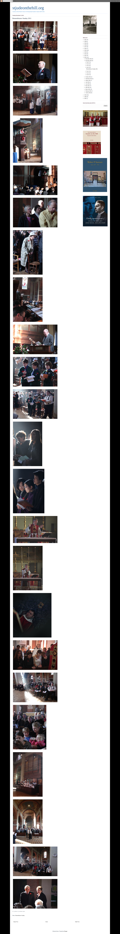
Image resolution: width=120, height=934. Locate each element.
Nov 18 (88, 65)
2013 (85, 53)
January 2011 (88, 92)
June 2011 (87, 84)
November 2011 (88, 60)
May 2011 (87, 85)
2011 (85, 57)
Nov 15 (88, 67)
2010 (85, 94)
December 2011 (88, 58)
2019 (85, 43)
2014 (85, 52)
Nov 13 (88, 71)
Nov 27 (88, 62)
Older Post (77, 921)
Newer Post (15, 921)
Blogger (65, 931)
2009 (85, 96)
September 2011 (88, 78)
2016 (85, 48)
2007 (85, 98)
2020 (85, 41)
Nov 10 (88, 72)
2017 (85, 46)
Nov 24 (88, 63)
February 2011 (88, 91)
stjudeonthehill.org (28, 8)
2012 (85, 55)
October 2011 (88, 76)
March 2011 (87, 89)
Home (46, 921)
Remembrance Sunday (20, 915)
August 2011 (88, 80)
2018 (85, 45)
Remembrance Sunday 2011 (92, 69)
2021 (85, 39)
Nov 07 (88, 74)
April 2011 (87, 87)
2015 (85, 50)
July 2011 (87, 82)
